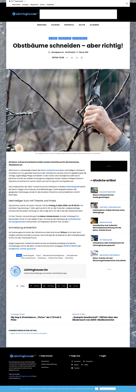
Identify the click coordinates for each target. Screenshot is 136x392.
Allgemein (53, 38)
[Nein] (133, 389)
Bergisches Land (64, 38)
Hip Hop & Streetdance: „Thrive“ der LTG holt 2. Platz (36, 318)
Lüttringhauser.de (57, 52)
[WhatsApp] (72, 57)
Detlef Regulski (28, 255)
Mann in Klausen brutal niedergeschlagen (103, 196)
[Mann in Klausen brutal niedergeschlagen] (94, 190)
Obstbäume (42, 258)
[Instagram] (84, 361)
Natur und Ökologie (79, 38)
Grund (38, 255)
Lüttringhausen (72, 255)
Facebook (77, 361)
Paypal (76, 365)
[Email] (77, 57)
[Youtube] (72, 368)
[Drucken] (82, 57)
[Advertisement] (78, 14)
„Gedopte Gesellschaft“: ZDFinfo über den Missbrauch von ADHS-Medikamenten (95, 318)
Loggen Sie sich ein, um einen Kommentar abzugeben (28, 333)
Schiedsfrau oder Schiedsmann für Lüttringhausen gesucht (108, 244)
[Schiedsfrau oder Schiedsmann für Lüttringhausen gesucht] (94, 238)
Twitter (86, 365)
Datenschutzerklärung (107, 389)
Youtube (76, 368)
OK (97, 389)
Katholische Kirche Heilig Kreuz (53, 255)
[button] (127, 3)
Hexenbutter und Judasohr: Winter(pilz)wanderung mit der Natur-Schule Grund (107, 227)
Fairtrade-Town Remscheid (110, 207)
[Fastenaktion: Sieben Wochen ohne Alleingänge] (94, 205)
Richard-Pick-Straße (56, 258)
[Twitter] (82, 364)
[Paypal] (72, 364)
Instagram (89, 361)
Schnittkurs (69, 258)
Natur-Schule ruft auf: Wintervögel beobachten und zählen (109, 259)
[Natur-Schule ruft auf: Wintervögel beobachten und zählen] (94, 253)
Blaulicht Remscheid (107, 192)
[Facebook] (72, 361)
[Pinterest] (67, 57)
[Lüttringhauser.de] (49, 52)
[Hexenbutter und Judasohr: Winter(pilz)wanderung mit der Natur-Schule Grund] (94, 220)
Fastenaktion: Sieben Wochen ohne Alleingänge (109, 211)
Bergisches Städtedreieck (110, 255)
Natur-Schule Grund (28, 258)
